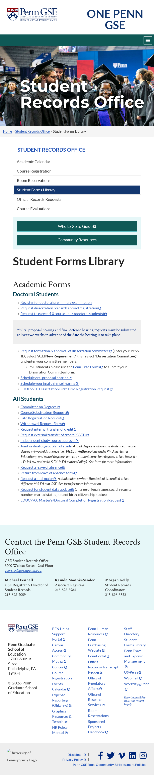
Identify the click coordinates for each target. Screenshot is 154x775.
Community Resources (77, 239)
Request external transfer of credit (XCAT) (53, 435)
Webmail (131, 678)
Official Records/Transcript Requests (103, 667)
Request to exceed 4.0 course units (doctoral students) (62, 313)
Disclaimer (75, 754)
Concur (58, 667)
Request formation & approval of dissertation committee (64, 351)
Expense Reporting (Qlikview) (60, 700)
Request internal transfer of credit (46, 429)
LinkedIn (132, 756)
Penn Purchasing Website (96, 645)
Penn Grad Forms (86, 367)
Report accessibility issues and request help (135, 701)
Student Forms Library (36, 189)
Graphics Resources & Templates (62, 716)
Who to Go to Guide (75, 226)
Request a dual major (36, 478)
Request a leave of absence (41, 467)
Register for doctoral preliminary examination (56, 302)
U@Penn (131, 672)
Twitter (111, 756)
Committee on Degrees (38, 407)
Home (7, 131)
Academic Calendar (33, 161)
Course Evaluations (34, 208)
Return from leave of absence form (47, 473)
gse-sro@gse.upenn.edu (23, 570)
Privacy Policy (72, 759)
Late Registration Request (40, 418)
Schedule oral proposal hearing (44, 377)
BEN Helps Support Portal (60, 634)
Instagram (143, 756)
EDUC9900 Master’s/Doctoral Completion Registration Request (70, 500)
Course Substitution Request (43, 412)
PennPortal (97, 656)
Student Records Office (32, 131)
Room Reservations (34, 180)
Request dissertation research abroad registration (59, 308)
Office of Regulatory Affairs (96, 683)
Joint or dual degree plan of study (46, 446)
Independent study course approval (47, 440)
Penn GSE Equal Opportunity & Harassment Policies (109, 764)
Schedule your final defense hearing (47, 383)
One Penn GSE (115, 19)
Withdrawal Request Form (41, 423)
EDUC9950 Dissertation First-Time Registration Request (64, 389)
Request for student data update (45, 489)
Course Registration (34, 171)
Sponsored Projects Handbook (96, 726)
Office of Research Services (95, 699)
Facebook (100, 756)
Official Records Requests (39, 199)
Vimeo (122, 756)
